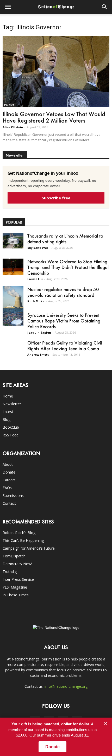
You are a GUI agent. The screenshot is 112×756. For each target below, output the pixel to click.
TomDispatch (14, 556)
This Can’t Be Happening (23, 540)
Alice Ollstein (13, 127)
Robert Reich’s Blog (19, 532)
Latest (8, 411)
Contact (9, 503)
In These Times (16, 594)
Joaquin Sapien (39, 332)
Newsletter (12, 403)
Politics (9, 105)
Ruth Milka (36, 301)
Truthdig (10, 571)
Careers (9, 479)
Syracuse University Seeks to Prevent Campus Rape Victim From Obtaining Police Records (63, 320)
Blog (6, 419)
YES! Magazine (15, 587)
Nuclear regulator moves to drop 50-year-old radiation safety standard (63, 292)
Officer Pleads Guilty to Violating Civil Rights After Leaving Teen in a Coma (64, 345)
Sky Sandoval (37, 247)
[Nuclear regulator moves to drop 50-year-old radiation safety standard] (13, 299)
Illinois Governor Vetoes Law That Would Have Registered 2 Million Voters (54, 117)
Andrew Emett (38, 354)
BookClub (11, 427)
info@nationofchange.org (66, 686)
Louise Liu (35, 279)
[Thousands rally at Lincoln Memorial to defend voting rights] (13, 240)
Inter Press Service (18, 579)
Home (8, 396)
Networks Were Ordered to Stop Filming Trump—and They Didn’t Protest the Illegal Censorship (68, 267)
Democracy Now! (17, 563)
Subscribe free (56, 197)
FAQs (7, 487)
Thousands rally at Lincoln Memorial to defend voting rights (65, 238)
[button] (104, 7)
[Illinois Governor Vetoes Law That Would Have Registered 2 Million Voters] (56, 71)
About (8, 464)
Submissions (13, 495)
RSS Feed (10, 435)
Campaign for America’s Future (29, 548)
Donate (9, 472)
